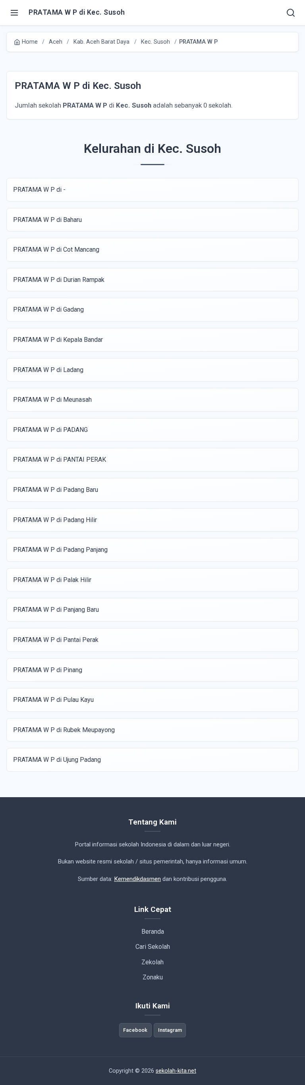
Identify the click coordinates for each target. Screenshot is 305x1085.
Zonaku (153, 977)
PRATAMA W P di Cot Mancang (56, 249)
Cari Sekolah (152, 946)
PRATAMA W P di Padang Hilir (55, 520)
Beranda (152, 931)
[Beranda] (291, 13)
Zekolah (152, 962)
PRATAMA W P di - (39, 189)
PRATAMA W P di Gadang (48, 309)
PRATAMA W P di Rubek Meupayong (64, 730)
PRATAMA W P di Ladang (48, 370)
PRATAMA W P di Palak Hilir (52, 580)
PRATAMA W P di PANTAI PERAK (59, 459)
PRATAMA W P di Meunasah (52, 399)
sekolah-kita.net (176, 1071)
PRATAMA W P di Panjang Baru (56, 609)
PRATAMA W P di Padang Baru (55, 489)
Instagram (170, 1030)
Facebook (135, 1030)
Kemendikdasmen (137, 879)
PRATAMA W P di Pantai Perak (55, 640)
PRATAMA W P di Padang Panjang (60, 549)
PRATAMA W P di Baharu (47, 220)
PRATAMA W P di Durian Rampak (58, 279)
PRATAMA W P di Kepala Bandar (58, 339)
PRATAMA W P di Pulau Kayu (53, 699)
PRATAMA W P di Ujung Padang (57, 759)
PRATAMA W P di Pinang (47, 670)
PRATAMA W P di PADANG (50, 430)
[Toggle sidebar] (14, 13)
